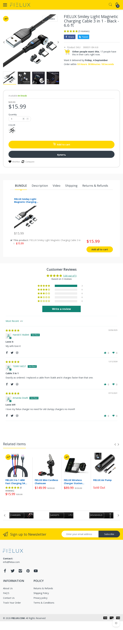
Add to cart (63, 144)
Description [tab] (40, 185)
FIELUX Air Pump (102, 480)
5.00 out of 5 (70, 275)
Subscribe (109, 534)
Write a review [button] (61, 309)
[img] (12, 330)
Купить (61, 154)
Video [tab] (56, 185)
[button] (71, 31)
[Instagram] (20, 572)
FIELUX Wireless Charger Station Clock (73, 482)
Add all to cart (99, 249)
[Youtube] (36, 572)
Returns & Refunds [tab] (95, 185)
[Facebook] (5, 572)
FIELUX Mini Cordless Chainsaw (46, 482)
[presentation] (115, 444)
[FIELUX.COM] (20, 5)
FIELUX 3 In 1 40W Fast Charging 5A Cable (15, 482)
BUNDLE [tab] (21, 185)
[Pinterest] (28, 572)
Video (52, 18)
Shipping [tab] (71, 185)
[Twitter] (13, 572)
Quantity (12, 114)
